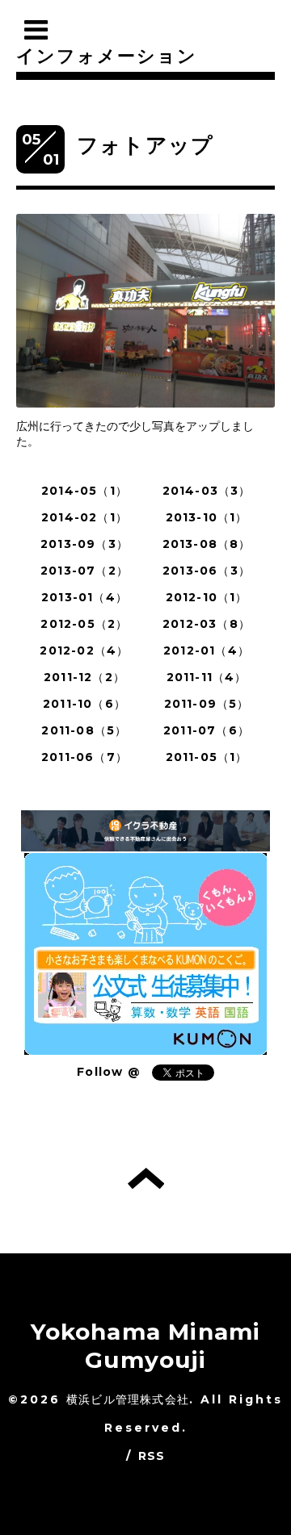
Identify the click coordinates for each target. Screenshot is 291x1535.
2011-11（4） (207, 677)
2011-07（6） (206, 730)
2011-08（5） (84, 730)
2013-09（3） (84, 544)
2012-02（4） (84, 650)
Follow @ (109, 1071)
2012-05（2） (84, 624)
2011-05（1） (207, 757)
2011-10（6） (84, 703)
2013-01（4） (84, 597)
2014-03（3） (206, 490)
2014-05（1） (84, 490)
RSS (152, 1456)
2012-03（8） (206, 624)
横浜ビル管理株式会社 (127, 1399)
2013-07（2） (84, 570)
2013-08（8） (206, 544)
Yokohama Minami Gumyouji (146, 1346)
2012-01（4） (206, 650)
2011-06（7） (84, 757)
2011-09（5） (207, 703)
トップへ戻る (146, 1178)
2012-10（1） (207, 597)
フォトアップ (145, 145)
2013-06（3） (206, 570)
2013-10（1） (207, 517)
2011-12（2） (84, 677)
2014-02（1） (84, 517)
